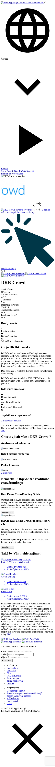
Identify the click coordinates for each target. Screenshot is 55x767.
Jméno (4, 654)
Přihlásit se (6, 173)
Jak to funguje (7, 171)
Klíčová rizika (13, 698)
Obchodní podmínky (16, 691)
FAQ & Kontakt (26, 171)
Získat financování (15, 681)
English (4, 168)
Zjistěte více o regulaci (11, 420)
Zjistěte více (6, 473)
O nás (9, 703)
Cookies (10, 683)
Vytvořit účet (17, 173)
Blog (16, 171)
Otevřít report (7, 513)
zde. (3, 430)
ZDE (9, 634)
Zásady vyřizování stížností (19, 696)
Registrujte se (13, 668)
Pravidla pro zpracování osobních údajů (24, 693)
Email (3, 651)
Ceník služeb (12, 701)
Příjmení (5, 657)
